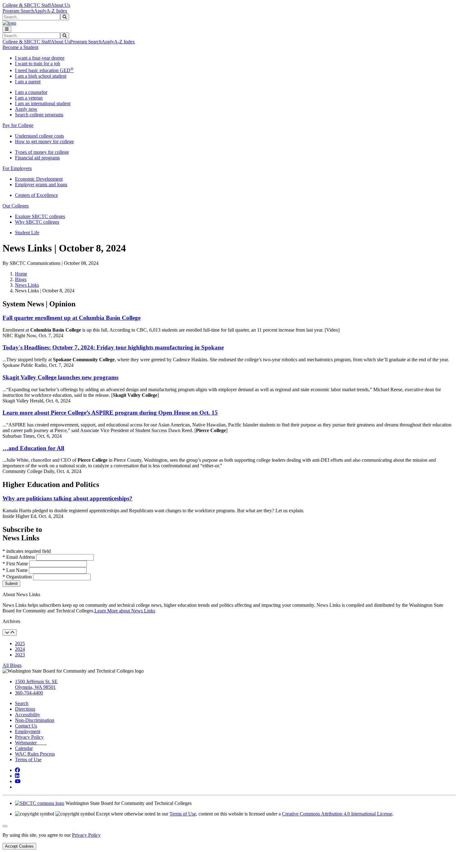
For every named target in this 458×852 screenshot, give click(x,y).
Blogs (20, 279)
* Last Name (15, 570)
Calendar (24, 748)
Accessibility (27, 714)
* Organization (17, 576)
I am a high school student (40, 76)
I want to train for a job (37, 63)
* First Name (15, 563)
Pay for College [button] (17, 125)
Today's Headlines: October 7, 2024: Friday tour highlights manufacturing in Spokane (113, 347)
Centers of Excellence (36, 195)
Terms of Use (28, 759)
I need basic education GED (44, 70)
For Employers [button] (17, 168)
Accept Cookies (19, 846)
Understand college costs (39, 136)
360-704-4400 (29, 692)
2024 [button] (20, 649)
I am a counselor (31, 92)
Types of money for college (42, 152)
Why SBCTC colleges (37, 222)
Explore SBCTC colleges (40, 216)
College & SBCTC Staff (26, 5)
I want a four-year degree (39, 58)
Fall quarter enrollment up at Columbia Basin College (71, 317)
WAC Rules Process (35, 754)
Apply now (26, 109)
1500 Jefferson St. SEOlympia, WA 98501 (36, 684)
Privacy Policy (29, 737)
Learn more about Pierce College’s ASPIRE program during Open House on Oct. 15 (110, 412)
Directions (25, 709)
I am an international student (42, 103)
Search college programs (39, 114)
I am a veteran (29, 97)
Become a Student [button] (20, 47)
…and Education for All (33, 448)
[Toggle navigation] (6, 29)
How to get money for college (44, 141)
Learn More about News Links (124, 610)
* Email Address (19, 557)
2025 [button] (20, 643)
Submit (11, 583)
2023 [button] (20, 654)
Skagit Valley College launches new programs (60, 377)
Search (21, 703)
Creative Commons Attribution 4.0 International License (337, 813)
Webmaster (31, 742)
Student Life (27, 232)
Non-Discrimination (34, 720)
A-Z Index (56, 10)
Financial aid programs (37, 157)
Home (21, 273)
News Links (27, 285)
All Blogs (11, 665)
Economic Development (39, 179)
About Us (60, 5)
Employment (27, 731)
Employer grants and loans (41, 184)
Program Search (18, 10)
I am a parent (28, 81)
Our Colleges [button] (15, 205)
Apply (40, 10)
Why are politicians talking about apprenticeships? (67, 498)
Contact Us (26, 725)
